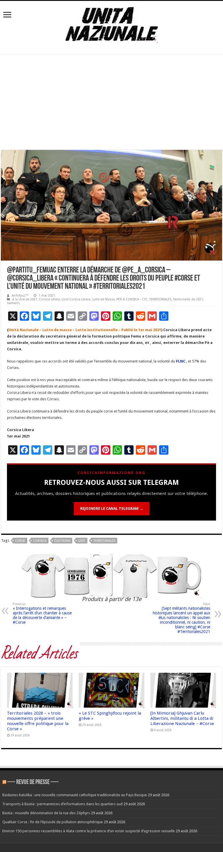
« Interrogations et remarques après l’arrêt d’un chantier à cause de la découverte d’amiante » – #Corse (42, 613)
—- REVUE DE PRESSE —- (33, 782)
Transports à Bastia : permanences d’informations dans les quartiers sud (62, 804)
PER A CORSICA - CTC (132, 299)
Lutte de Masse (103, 299)
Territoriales (104, 541)
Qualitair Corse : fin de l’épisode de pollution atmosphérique (52, 822)
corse (20, 541)
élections (62, 541)
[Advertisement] (111, 102)
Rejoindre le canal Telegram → (111, 508)
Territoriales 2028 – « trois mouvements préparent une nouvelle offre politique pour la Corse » (38, 721)
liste (81, 541)
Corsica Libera (49, 299)
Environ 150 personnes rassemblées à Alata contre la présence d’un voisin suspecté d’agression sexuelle (88, 831)
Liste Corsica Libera (76, 299)
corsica (39, 541)
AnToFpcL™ (20, 295)
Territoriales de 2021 (188, 299)
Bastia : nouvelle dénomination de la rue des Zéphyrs (46, 813)
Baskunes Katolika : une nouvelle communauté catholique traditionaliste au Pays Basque (74, 795)
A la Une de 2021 (24, 299)
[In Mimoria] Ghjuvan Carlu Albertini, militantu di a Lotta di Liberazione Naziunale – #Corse (182, 718)
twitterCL (13, 303)
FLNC (180, 361)
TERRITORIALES (160, 299)
